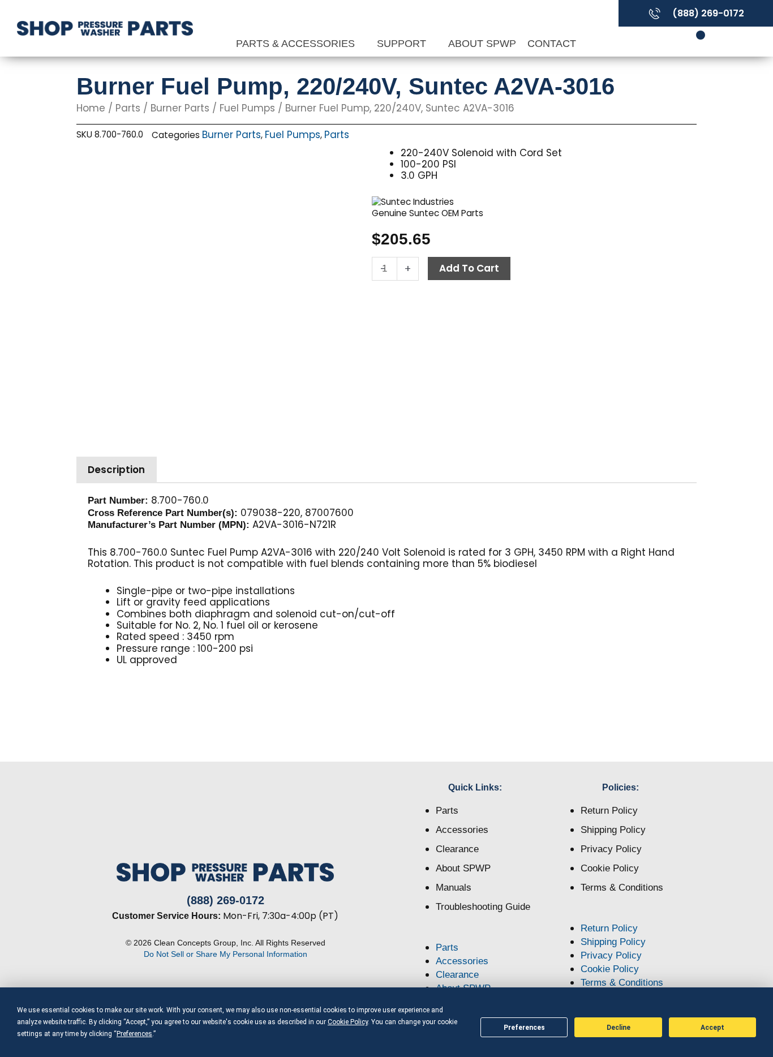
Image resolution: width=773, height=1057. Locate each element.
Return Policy (609, 810)
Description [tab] (116, 469)
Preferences (524, 1028)
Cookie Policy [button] (348, 1022)
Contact (551, 43)
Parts (127, 108)
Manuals (453, 887)
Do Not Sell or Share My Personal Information (225, 954)
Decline (618, 1028)
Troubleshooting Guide (483, 906)
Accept (712, 1028)
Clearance (457, 849)
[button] (476, 934)
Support (403, 43)
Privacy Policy (611, 849)
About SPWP (482, 43)
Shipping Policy (613, 829)
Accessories (462, 829)
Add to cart (469, 268)
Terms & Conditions (622, 887)
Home (90, 108)
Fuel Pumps (247, 108)
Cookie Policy (610, 868)
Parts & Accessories (297, 43)
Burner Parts (180, 108)
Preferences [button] (134, 1034)
